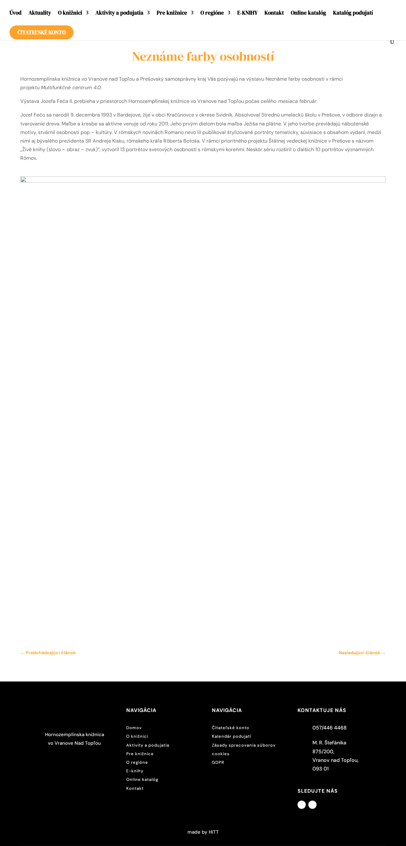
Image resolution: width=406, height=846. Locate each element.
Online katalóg (308, 13)
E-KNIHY (247, 13)
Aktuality (40, 13)
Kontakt (274, 13)
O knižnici (70, 13)
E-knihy (134, 771)
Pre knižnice (172, 13)
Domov (134, 727)
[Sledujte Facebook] (302, 805)
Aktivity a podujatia (119, 13)
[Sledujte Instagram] (312, 805)
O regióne (212, 13)
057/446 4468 (329, 727)
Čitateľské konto (41, 32)
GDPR (218, 762)
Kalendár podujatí (231, 736)
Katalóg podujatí (353, 13)
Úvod (16, 13)
